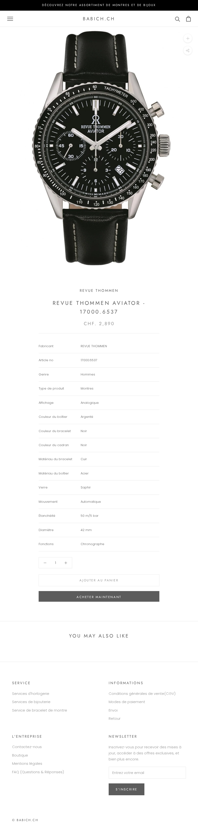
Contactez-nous (27, 746)
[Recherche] (177, 18)
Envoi (113, 710)
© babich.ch (25, 820)
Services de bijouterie (31, 701)
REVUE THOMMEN (99, 290)
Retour (114, 718)
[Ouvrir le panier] (188, 19)
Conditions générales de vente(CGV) (142, 693)
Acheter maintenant (99, 597)
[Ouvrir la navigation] (10, 19)
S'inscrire (126, 789)
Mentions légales (27, 763)
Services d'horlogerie (30, 693)
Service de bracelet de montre (39, 710)
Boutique (20, 755)
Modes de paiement (127, 701)
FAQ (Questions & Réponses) (38, 771)
